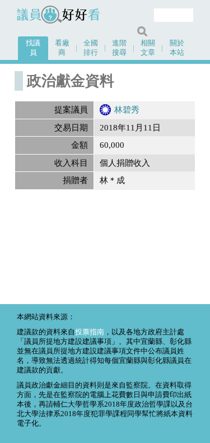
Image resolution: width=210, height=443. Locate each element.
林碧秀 (126, 109)
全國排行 (90, 48)
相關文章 (148, 48)
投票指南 (89, 332)
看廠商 (62, 48)
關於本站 (177, 48)
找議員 (33, 48)
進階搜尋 (119, 48)
